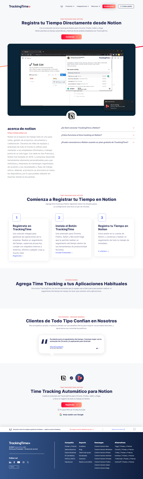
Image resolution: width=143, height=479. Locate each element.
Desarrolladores (70, 453)
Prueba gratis (109, 6)
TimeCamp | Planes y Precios (125, 459)
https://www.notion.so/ (17, 133)
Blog (80, 449)
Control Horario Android (103, 456)
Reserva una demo (85, 462)
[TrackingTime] (20, 6)
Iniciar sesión (127, 6)
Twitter (28, 462)
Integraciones (82, 6)
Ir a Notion (102, 251)
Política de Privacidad (16, 449)
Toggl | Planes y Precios (123, 446)
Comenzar (70, 37)
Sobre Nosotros (70, 449)
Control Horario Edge (102, 468)
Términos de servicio (31, 449)
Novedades (83, 456)
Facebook (14, 462)
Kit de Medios (70, 456)
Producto (69, 6)
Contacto (82, 459)
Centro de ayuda (85, 453)
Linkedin (10, 462)
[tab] (97, 348)
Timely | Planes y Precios (124, 453)
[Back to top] (134, 429)
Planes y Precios (71, 446)
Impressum (69, 462)
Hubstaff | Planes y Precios (124, 462)
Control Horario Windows (103, 449)
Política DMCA (70, 459)
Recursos (95, 6)
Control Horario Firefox (103, 462)
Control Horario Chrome (103, 459)
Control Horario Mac (102, 446)
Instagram (23, 462)
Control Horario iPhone (102, 453)
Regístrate (17, 256)
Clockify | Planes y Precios (124, 449)
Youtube (18, 462)
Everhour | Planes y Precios (124, 456)
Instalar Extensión (63, 253)
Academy (62, 6)
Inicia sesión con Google (73, 415)
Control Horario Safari (102, 465)
